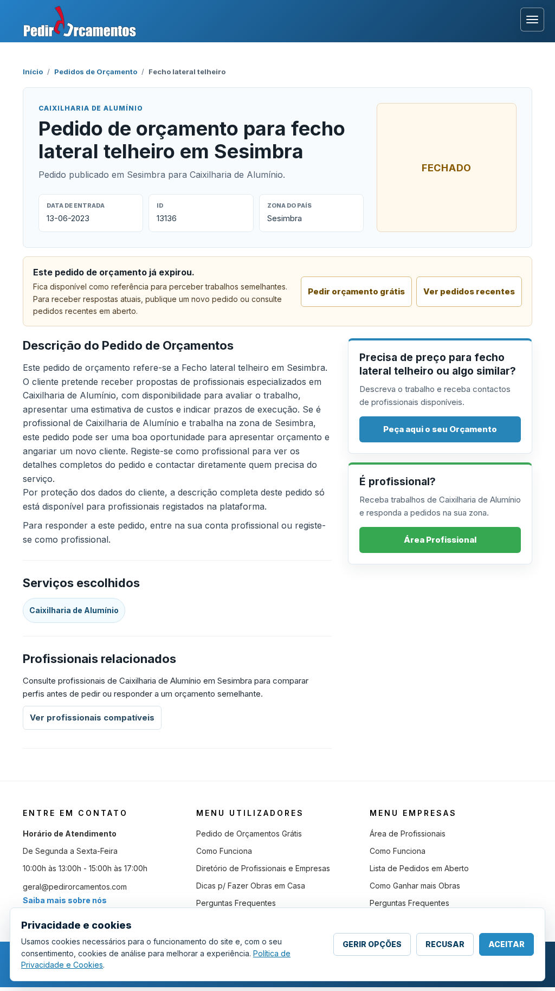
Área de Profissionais (408, 833)
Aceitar (506, 944)
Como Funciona (224, 850)
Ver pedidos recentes (469, 291)
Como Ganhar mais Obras (415, 885)
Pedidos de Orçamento (95, 71)
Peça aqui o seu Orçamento (440, 429)
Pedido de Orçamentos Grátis (249, 833)
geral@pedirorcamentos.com (75, 886)
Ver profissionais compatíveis (92, 717)
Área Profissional (440, 540)
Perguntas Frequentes (236, 903)
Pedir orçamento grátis (356, 291)
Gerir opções (372, 944)
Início (33, 71)
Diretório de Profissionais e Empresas (263, 868)
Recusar (444, 944)
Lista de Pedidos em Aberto (419, 868)
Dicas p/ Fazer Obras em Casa (250, 885)
